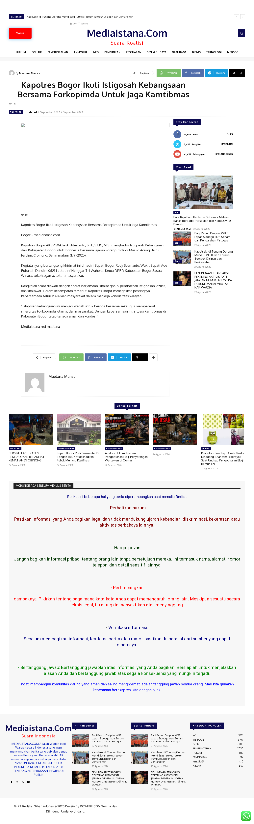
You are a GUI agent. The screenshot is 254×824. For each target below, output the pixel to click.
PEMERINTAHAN (66, 448)
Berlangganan (224, 154)
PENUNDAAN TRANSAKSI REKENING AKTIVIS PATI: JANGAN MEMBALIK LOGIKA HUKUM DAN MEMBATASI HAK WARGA (95, 16)
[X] (22, 782)
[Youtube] (28, 782)
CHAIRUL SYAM (182, 228)
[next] (242, 16)
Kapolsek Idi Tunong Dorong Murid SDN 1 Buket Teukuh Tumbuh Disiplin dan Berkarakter (213, 257)
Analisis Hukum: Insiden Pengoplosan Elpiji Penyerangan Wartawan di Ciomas (126, 456)
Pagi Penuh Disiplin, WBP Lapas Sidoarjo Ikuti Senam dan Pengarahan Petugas (212, 236)
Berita (178, 242)
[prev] (236, 16)
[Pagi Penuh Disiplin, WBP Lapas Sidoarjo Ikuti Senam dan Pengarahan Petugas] (182, 239)
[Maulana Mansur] (12, 73)
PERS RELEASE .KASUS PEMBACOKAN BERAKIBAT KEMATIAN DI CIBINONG (26, 456)
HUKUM (206, 448)
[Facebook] (11, 782)
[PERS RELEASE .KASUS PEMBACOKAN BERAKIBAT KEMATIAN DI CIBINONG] (31, 429)
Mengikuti (227, 144)
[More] (153, 357)
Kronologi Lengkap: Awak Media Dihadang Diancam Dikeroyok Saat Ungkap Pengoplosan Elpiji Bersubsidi (222, 458)
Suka (230, 134)
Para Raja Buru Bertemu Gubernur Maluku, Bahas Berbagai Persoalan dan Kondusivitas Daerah (202, 220)
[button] (241, 33)
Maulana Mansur (29, 73)
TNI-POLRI (15, 112)
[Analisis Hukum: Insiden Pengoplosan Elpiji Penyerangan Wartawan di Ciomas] (127, 429)
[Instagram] (17, 782)
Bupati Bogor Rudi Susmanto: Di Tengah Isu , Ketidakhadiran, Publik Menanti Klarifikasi (78, 456)
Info (177, 212)
